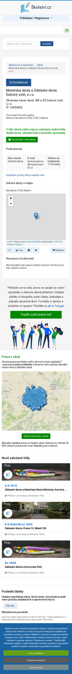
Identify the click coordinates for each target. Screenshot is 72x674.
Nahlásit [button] (59, 250)
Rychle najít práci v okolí (36, 436)
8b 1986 (10, 563)
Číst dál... (10, 605)
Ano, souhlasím (36, 652)
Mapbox (19, 244)
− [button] (11, 203)
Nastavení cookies (36, 660)
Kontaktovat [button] (20, 82)
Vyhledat (46, 43)
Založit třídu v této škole (23, 139)
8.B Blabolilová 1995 (19, 524)
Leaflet (10, 241)
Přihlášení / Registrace (34, 18)
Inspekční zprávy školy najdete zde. (25, 175)
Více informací (36, 667)
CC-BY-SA (57, 241)
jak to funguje (56, 306)
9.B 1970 (11, 485)
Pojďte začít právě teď (36, 314)
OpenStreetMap (34, 241)
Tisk (20, 250)
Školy (40, 65)
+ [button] (11, 198)
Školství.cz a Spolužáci (21, 65)
